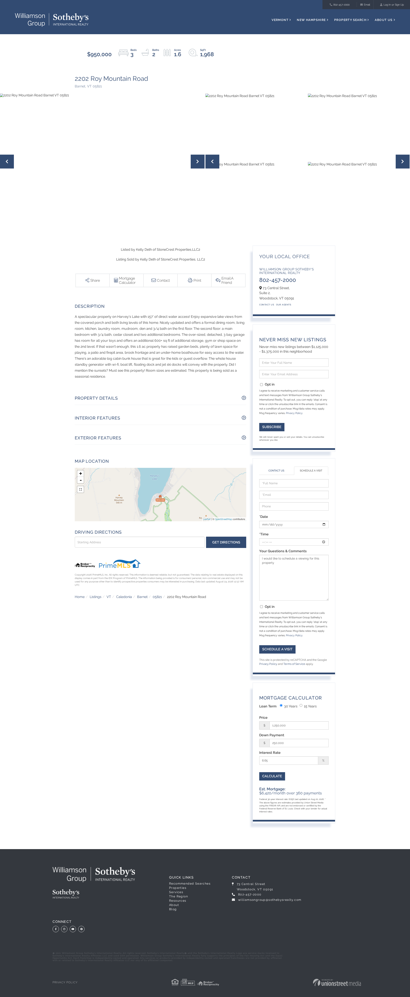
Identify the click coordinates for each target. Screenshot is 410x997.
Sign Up (399, 4)
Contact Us (266, 304)
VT (109, 597)
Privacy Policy (294, 413)
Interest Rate (270, 753)
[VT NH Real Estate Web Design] (337, 982)
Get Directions (226, 542)
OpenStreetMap (223, 519)
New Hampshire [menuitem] (311, 20)
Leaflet (207, 519)
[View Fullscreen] (80, 489)
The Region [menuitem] (178, 896)
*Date (263, 517)
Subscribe (271, 427)
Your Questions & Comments (283, 551)
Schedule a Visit (311, 470)
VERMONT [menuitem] (280, 20)
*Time (264, 534)
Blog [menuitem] (173, 909)
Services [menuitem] (176, 892)
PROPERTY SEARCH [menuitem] (350, 20)
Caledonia (124, 597)
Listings (95, 597)
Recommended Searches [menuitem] (190, 883)
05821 (157, 597)
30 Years (290, 706)
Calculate (272, 776)
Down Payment (271, 735)
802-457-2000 (341, 4)
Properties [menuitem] (177, 887)
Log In (387, 4)
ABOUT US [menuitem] (383, 20)
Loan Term (268, 706)
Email (367, 4)
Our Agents (283, 304)
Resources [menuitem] (177, 900)
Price (263, 718)
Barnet (142, 597)
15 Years (310, 706)
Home (80, 597)
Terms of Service (294, 664)
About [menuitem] (174, 905)
